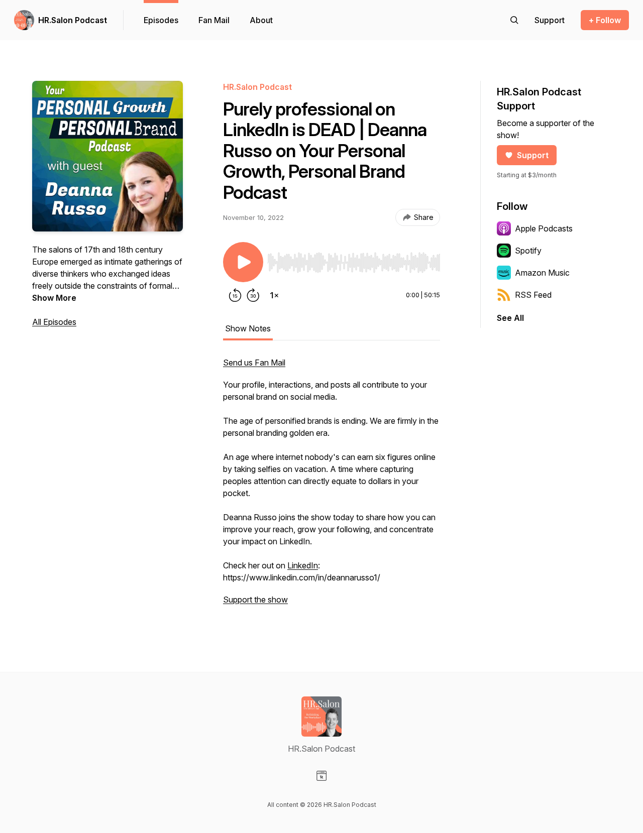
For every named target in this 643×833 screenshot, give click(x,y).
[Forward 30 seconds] (253, 295)
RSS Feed (533, 295)
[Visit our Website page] (321, 776)
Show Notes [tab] (248, 328)
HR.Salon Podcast (72, 20)
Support (533, 155)
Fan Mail (214, 20)
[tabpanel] (331, 486)
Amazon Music (542, 273)
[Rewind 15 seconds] (235, 295)
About (261, 20)
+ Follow (605, 20)
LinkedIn (302, 565)
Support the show (255, 599)
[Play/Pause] (243, 262)
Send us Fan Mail (254, 363)
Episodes (161, 20)
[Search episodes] (514, 20)
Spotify (528, 251)
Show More (54, 298)
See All (510, 318)
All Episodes (54, 322)
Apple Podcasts (544, 228)
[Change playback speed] (274, 295)
